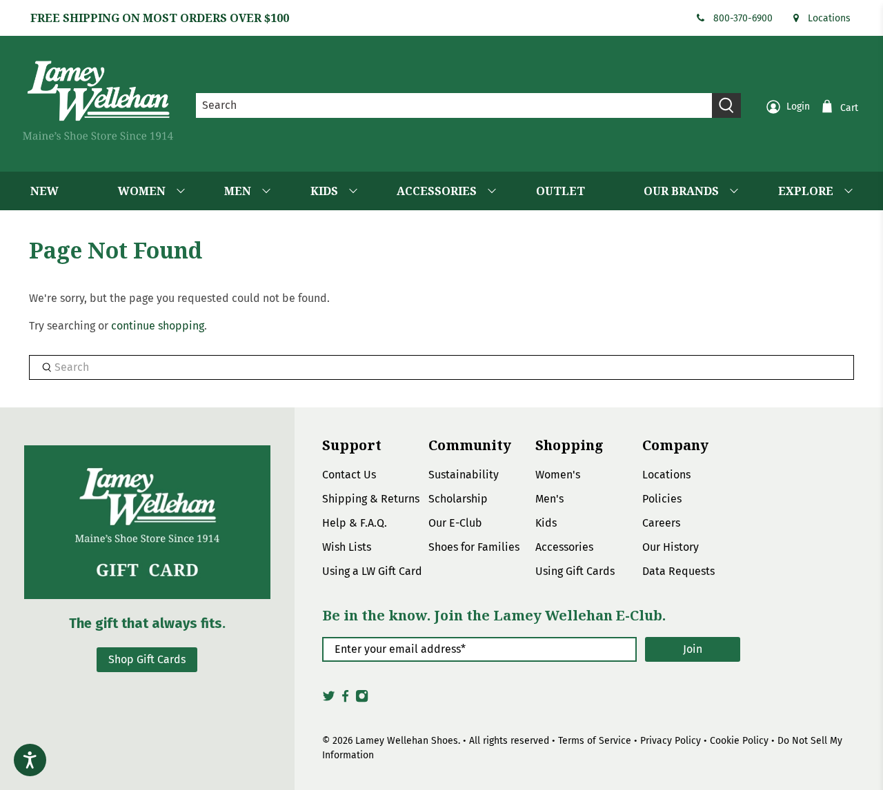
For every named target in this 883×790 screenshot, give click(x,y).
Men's (549, 498)
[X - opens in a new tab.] (328, 700)
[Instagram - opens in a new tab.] (361, 700)
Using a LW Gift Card (372, 571)
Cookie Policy (739, 741)
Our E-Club (455, 522)
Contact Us (349, 474)
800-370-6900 (743, 18)
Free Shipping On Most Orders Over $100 (159, 18)
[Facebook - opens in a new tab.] (345, 700)
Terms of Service (594, 741)
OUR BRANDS (681, 191)
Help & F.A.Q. (354, 522)
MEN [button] (237, 191)
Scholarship (458, 498)
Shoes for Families (473, 547)
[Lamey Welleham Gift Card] (147, 522)
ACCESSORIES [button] (437, 191)
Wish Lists (346, 547)
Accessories (564, 547)
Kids (546, 522)
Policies (662, 498)
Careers (661, 522)
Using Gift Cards (575, 571)
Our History (670, 547)
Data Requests (678, 571)
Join (692, 649)
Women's (557, 474)
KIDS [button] (324, 191)
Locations (829, 18)
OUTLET (560, 191)
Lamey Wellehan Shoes (406, 741)
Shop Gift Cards (147, 659)
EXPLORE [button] (805, 191)
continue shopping (157, 325)
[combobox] (454, 105)
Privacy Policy (670, 741)
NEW (44, 191)
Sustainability (463, 474)
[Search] (726, 105)
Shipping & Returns (370, 498)
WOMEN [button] (142, 191)
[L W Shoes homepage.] (98, 100)
